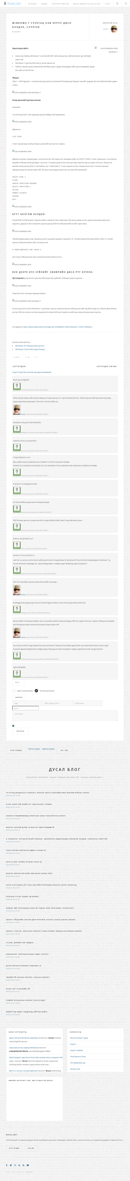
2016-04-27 (10, 968)
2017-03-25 (10, 945)
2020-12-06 (10, 841)
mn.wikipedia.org (77, 1062)
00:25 (17, 1003)
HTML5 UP (29, 1172)
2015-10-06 (10, 1014)
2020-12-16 (10, 830)
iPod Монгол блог (78, 1056)
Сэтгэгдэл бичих (107, 366)
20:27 (17, 865)
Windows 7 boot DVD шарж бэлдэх (30, 349)
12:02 (17, 818)
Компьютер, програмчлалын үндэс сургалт (27, 954)
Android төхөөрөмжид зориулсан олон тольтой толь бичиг (36, 816)
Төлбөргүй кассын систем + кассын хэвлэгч (28, 977)
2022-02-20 (10, 807)
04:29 (17, 945)
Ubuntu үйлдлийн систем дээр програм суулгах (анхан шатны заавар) (41, 920)
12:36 (17, 1014)
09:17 (17, 830)
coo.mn (31, 1148)
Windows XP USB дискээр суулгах (29, 345)
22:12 (17, 991)
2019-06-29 (10, 865)
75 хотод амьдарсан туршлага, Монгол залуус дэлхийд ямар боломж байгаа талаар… (48, 793)
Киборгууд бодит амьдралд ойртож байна (26, 1012)
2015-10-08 (10, 991)
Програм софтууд (60, 4)
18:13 (17, 876)
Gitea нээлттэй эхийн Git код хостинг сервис (29, 804)
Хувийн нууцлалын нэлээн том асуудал (25, 1000)
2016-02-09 (10, 980)
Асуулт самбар (76, 1050)
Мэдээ (44, 4)
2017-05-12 (10, 922)
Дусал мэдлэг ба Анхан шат (87, 4)
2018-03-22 (10, 899)
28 (28, 357)
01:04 (17, 911)
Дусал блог (65, 769)
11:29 (17, 853)
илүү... (18, 682)
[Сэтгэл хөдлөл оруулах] (13, 726)
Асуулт (73, 1044)
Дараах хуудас (48, 748)
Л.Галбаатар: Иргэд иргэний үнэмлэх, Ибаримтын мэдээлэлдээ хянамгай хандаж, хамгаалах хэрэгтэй (56, 839)
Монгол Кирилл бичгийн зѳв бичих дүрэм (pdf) (29, 873)
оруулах (21, 731)
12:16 (17, 968)
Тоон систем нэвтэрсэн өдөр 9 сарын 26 (26, 850)
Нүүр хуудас (16, 750)
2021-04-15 (10, 818)
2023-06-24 (10, 795)
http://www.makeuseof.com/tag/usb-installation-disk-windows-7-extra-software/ (57, 326)
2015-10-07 (10, 1003)
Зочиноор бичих (47, 690)
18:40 (17, 922)
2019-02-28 (10, 876)
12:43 (17, 888)
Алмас (23, 414)
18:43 (17, 980)
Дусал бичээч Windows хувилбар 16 (23, 966)
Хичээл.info (75, 1069)
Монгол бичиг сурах (79, 1038)
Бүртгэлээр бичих (25, 690)
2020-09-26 (10, 853)
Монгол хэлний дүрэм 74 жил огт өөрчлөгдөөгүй (30, 827)
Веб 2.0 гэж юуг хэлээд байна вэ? (23, 1070)
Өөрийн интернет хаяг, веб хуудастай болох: (31, 1080)
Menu (126, 3)
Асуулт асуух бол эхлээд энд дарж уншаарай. (32, 372)
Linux (107, 4)
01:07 (17, 899)
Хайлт (117, 3)
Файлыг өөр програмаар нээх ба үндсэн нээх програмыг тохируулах (40, 908)
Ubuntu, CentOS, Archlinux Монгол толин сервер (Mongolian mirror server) (44, 931)
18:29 (17, 934)
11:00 (17, 795)
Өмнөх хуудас (34, 748)
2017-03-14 (10, 957)
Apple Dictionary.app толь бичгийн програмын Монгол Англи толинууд (41, 885)
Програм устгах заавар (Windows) (22, 896)
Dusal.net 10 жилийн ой (18, 989)
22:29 (17, 841)
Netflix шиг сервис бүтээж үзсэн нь (24, 862)
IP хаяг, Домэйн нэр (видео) (20, 942)
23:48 (17, 957)
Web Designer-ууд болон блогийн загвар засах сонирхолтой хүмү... (35, 1059)
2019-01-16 (10, 888)
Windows (32, 4)
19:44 (17, 807)
